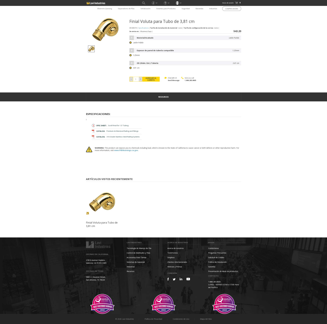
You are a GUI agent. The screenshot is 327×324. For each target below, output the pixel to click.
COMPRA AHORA (231, 9)
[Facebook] (168, 279)
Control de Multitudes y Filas (138, 253)
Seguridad (186, 8)
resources (163, 97)
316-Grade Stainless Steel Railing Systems (118, 137)
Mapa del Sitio (206, 319)
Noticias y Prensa (174, 266)
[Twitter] (174, 279)
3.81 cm (136, 68)
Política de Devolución (217, 262)
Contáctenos (213, 248)
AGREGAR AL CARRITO (150, 79)
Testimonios (172, 253)
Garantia (211, 266)
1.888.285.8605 (190, 80)
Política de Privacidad (153, 319)
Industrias (213, 8)
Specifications (143, 28)
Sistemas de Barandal (136, 262)
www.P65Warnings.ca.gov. (126, 150)
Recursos (130, 271)
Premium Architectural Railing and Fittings (117, 131)
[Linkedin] (181, 279)
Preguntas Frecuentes (217, 253)
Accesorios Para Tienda (136, 257)
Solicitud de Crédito (216, 257)
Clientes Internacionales (177, 262)
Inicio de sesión (228, 3)
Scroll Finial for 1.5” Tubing (112, 125)
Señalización (145, 8)
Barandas (199, 8)
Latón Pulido (138, 42)
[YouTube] (188, 279)
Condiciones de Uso (181, 319)
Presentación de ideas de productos (223, 271)
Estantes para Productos (166, 8)
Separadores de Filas (126, 8)
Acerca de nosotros (175, 248)
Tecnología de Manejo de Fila (139, 248)
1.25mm (136, 55)
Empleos (171, 257)
